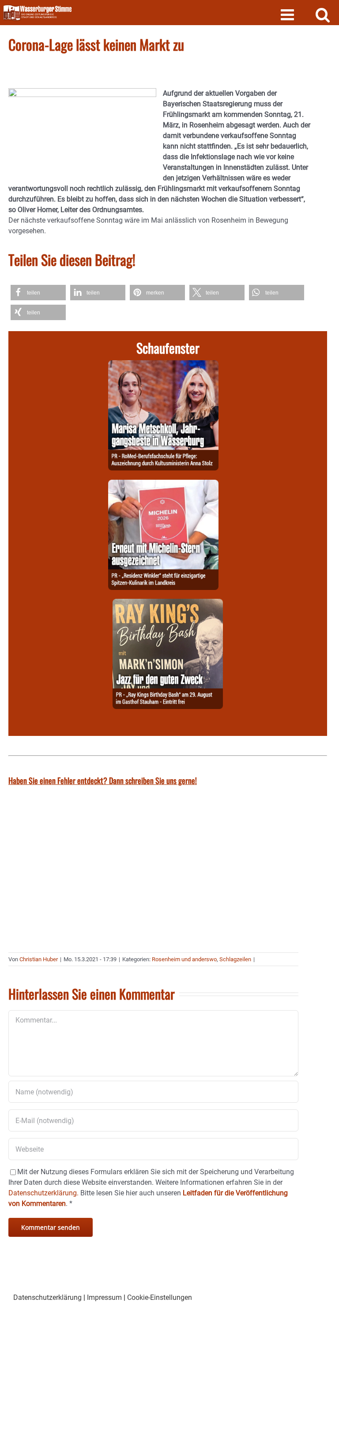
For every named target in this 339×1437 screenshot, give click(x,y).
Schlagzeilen (235, 959)
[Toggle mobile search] (323, 14)
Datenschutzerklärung (47, 1297)
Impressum (104, 1297)
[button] (38, 292)
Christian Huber (38, 959)
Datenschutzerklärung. (43, 1193)
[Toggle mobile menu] (288, 14)
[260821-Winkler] (163, 485)
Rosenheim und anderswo (184, 959)
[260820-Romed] (163, 365)
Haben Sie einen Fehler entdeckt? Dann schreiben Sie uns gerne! (102, 780)
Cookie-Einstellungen (159, 1297)
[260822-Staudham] (168, 604)
